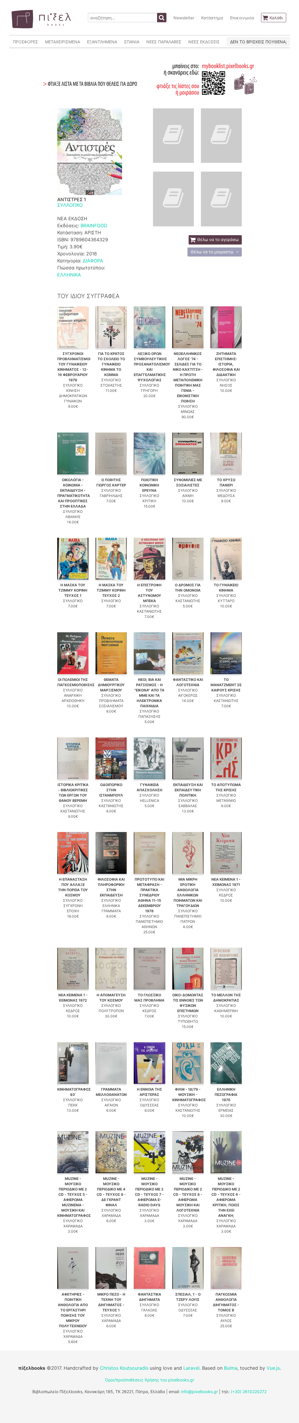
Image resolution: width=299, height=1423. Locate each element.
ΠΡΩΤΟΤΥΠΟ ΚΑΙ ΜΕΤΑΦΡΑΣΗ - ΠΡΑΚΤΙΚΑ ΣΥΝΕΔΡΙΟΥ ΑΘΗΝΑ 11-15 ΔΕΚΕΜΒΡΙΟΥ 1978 (149, 895)
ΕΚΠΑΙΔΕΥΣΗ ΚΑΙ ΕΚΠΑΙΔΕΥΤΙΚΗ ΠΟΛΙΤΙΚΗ (188, 790)
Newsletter (183, 17)
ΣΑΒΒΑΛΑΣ (187, 806)
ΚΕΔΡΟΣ (226, 895)
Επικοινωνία (242, 17)
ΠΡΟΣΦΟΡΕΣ (25, 41)
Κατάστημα (212, 17)
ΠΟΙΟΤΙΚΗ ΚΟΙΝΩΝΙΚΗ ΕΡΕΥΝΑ (149, 485)
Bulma (230, 1368)
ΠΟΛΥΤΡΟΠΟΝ (111, 1011)
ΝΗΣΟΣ (226, 385)
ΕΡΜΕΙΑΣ (226, 1110)
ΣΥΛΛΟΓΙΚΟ (70, 205)
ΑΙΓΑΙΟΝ (111, 1105)
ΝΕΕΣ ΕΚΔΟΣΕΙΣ (204, 41)
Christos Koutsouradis (124, 1368)
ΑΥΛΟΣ (226, 1320)
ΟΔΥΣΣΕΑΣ (149, 1105)
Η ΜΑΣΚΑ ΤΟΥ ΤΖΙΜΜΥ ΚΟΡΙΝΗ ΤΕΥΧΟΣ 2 (111, 590)
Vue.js (273, 1368)
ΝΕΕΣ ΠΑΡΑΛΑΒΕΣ (163, 41)
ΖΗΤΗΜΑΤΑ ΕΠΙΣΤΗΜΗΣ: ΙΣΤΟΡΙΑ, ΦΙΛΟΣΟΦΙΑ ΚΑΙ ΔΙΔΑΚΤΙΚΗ (226, 364)
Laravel (191, 1368)
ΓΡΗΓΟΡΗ (149, 390)
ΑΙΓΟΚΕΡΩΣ (188, 695)
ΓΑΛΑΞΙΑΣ (149, 1310)
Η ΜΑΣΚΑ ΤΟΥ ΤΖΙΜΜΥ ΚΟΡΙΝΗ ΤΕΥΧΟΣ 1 (72, 590)
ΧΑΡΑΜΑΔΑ (73, 1226)
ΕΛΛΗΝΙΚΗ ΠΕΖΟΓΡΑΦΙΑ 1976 (226, 1094)
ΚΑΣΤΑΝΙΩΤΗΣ (149, 611)
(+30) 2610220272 (249, 1391)
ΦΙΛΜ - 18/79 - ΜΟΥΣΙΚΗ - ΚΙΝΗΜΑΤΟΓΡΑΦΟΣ (189, 1094)
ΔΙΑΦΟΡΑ (93, 261)
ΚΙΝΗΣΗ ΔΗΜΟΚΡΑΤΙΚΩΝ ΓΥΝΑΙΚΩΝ (73, 395)
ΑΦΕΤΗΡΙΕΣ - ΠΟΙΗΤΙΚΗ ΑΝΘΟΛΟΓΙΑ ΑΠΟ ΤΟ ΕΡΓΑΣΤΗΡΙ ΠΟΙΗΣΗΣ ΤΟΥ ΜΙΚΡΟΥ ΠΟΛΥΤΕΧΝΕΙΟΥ (73, 1310)
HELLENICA (149, 800)
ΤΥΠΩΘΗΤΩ (188, 1021)
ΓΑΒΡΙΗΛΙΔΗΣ (111, 495)
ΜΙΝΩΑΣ (188, 411)
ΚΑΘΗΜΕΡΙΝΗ (226, 1011)
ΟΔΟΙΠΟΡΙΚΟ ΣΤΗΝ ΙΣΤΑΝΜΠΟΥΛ (111, 790)
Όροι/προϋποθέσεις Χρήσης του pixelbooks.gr (149, 1379)
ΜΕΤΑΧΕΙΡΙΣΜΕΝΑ (62, 41)
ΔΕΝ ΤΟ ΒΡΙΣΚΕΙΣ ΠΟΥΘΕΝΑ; (258, 41)
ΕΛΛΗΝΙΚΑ (69, 275)
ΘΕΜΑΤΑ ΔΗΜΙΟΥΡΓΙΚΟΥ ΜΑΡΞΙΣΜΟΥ (111, 684)
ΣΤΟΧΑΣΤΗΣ (111, 385)
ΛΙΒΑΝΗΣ (73, 517)
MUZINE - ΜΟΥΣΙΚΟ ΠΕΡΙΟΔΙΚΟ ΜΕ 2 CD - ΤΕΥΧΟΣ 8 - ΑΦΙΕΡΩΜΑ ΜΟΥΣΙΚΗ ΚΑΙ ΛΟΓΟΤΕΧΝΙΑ (187, 1194)
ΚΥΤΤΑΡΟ (226, 601)
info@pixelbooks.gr (199, 1391)
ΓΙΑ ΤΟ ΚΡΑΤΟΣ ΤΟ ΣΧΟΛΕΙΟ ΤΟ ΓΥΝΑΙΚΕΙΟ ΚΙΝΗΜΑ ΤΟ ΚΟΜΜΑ (111, 364)
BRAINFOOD (94, 225)
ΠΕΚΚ (73, 1105)
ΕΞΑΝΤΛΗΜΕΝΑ (102, 41)
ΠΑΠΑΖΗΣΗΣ (149, 716)
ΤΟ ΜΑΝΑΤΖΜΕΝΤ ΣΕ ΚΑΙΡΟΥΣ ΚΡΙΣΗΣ (226, 684)
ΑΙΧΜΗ (188, 495)
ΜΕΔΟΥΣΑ (226, 495)
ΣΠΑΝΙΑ (131, 41)
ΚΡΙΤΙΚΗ (149, 501)
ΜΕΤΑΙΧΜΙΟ (226, 800)
